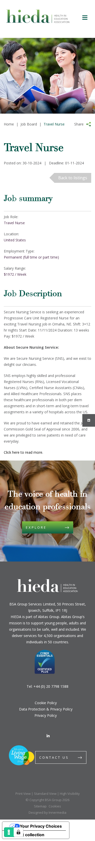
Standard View (45, 793)
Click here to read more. (24, 452)
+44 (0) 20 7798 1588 (50, 686)
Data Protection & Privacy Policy (45, 709)
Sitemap (40, 806)
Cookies (55, 806)
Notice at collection (25, 834)
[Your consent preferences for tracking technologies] (18, 832)
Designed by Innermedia (47, 812)
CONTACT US (54, 757)
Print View (23, 793)
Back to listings (72, 178)
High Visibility (70, 793)
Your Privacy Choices (41, 826)
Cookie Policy (46, 702)
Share (79, 124)
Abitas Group (48, 616)
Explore (36, 527)
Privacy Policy (45, 715)
